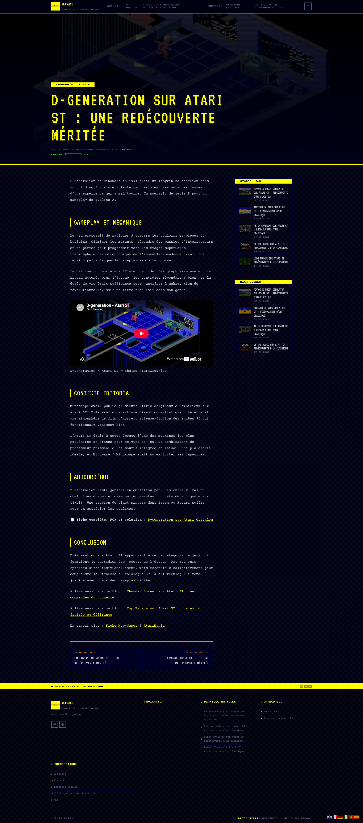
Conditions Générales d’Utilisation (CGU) (161, 6)
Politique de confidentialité (269, 6)
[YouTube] (54, 724)
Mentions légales (233, 6)
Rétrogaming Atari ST (73, 85)
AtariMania (154, 626)
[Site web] (62, 724)
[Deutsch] (340, 817)
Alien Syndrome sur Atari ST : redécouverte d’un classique (271, 229)
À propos (131, 6)
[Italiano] (346, 817)
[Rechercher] (308, 6)
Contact (214, 6)
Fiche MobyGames (121, 626)
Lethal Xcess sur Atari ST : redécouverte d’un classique (224, 749)
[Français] (335, 817)
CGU (56, 800)
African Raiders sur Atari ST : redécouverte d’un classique (269, 211)
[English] (330, 817)
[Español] (357, 817)
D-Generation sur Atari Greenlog (180, 520)
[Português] (351, 817)
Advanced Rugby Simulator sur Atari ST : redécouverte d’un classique (271, 192)
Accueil (113, 6)
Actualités (271, 712)
